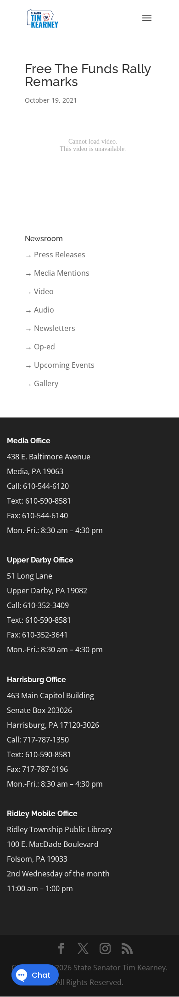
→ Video (39, 291)
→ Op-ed (40, 347)
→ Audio (39, 310)
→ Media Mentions (57, 273)
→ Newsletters (50, 328)
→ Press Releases (55, 254)
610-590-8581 (48, 501)
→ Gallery (41, 383)
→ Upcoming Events (60, 365)
